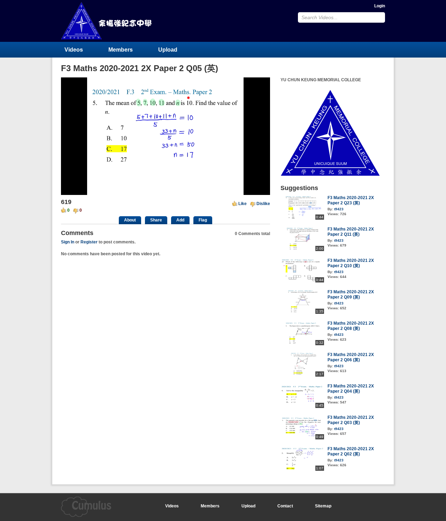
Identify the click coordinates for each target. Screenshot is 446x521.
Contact (285, 506)
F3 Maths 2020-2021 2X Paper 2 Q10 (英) (351, 263)
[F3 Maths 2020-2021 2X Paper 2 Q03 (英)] (302, 438)
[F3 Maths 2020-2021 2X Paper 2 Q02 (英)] (302, 469)
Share (156, 220)
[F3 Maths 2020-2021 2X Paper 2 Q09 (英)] (302, 312)
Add (180, 220)
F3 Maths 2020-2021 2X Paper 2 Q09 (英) (351, 294)
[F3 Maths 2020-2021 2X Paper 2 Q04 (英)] (302, 406)
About (130, 220)
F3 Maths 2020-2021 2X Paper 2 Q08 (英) (351, 326)
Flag (203, 220)
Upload (167, 50)
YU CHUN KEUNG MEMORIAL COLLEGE (107, 20)
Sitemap (323, 506)
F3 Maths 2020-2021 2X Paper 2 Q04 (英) (351, 389)
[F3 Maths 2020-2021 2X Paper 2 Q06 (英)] (302, 375)
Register (89, 242)
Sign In (67, 242)
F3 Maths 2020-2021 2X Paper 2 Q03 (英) (351, 420)
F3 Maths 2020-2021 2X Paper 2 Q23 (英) (351, 200)
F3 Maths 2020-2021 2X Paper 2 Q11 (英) (351, 232)
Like (242, 203)
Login (379, 5)
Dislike (263, 203)
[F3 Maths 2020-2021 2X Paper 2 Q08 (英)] (302, 343)
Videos (73, 50)
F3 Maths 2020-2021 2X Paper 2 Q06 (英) (351, 357)
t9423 (339, 209)
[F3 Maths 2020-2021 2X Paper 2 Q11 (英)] (302, 249)
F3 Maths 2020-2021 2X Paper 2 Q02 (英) (351, 451)
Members (120, 50)
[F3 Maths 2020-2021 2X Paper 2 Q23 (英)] (302, 218)
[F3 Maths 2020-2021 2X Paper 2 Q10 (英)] (302, 281)
